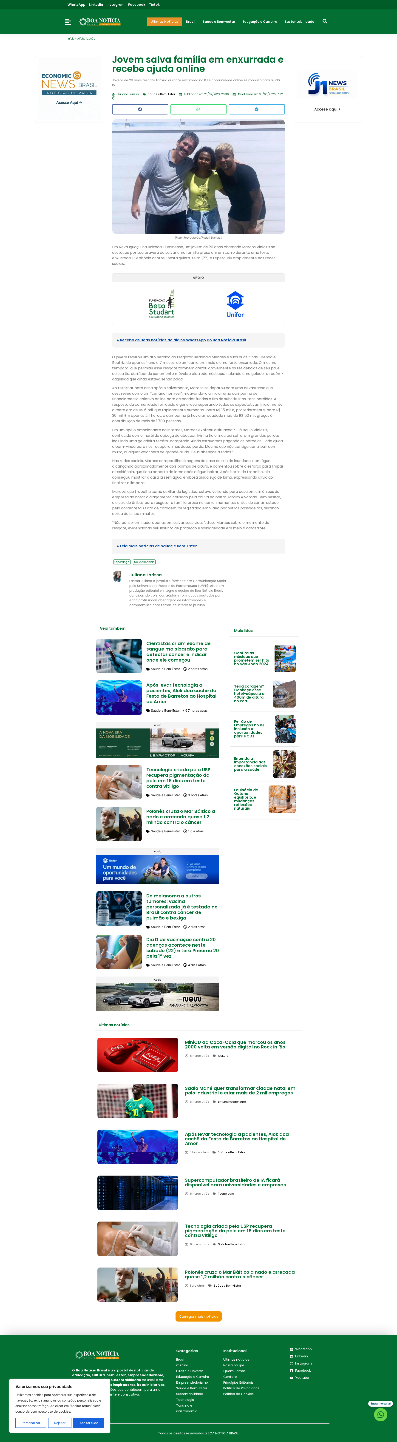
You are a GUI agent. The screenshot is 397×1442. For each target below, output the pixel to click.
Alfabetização (86, 38)
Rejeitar (59, 1423)
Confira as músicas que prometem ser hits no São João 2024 (251, 658)
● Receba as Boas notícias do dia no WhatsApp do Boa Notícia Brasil (181, 340)
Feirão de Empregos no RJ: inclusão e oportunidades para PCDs (249, 729)
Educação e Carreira (192, 1376)
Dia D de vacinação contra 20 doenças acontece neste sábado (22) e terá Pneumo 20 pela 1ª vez (182, 947)
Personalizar (31, 1423)
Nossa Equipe (233, 1365)
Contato (230, 1376)
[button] (140, 109)
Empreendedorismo (192, 1382)
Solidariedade (144, 562)
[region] (59, 1406)
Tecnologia (185, 1399)
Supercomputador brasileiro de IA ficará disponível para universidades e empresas (235, 1182)
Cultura (182, 1365)
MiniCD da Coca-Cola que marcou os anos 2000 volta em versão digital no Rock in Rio (235, 1044)
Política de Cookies (238, 1394)
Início (71, 38)
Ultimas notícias (236, 1359)
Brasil (180, 1359)
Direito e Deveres (190, 1371)
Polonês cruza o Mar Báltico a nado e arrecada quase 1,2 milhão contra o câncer (180, 816)
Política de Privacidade (241, 1388)
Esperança (122, 562)
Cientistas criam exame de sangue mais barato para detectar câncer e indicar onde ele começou (178, 651)
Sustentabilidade (189, 1394)
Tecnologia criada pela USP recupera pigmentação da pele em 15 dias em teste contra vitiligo (178, 777)
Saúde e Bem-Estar (191, 1388)
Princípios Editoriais (238, 1382)
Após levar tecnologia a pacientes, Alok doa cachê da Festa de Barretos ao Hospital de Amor (181, 693)
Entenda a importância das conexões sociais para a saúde (250, 764)
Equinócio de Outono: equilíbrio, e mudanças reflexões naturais (246, 799)
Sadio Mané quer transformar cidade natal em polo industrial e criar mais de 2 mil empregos (240, 1090)
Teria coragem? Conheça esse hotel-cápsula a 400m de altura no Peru (249, 694)
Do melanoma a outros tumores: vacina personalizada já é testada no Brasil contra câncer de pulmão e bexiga (182, 907)
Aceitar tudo (88, 1423)
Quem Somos (234, 1371)
